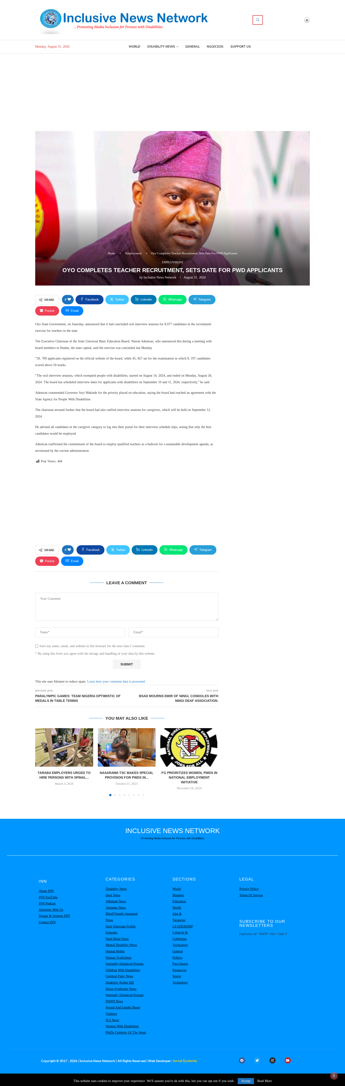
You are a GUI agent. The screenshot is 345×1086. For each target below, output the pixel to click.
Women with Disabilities (122, 1026)
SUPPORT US (240, 47)
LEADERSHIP (182, 926)
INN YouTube (48, 897)
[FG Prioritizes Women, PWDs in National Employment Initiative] (189, 747)
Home (111, 253)
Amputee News (116, 907)
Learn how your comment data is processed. (116, 681)
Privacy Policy (249, 889)
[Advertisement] (172, 89)
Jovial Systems (184, 1060)
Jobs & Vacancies (178, 917)
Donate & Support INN (54, 916)
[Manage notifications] (334, 1075)
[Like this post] (69, 299)
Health (176, 907)
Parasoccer (179, 970)
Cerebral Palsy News (119, 976)
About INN (46, 891)
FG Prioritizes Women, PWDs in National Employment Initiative (189, 777)
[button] (42, 762)
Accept (245, 1081)
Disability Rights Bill (120, 982)
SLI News (112, 1020)
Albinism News (116, 901)
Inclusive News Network (160, 277)
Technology (180, 945)
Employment (133, 253)
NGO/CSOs (215, 47)
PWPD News (114, 1001)
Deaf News (113, 895)
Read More (264, 1081)
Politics (177, 957)
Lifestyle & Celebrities (180, 936)
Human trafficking (118, 957)
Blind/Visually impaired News (122, 917)
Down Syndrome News (121, 989)
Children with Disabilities (123, 970)
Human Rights (115, 951)
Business (178, 895)
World (134, 47)
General (192, 47)
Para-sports (180, 964)
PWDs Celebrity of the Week (126, 1032)
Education (179, 901)
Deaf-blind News (117, 939)
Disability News (161, 47)
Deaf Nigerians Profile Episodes (121, 930)
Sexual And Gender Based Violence (123, 1011)
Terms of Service (251, 895)
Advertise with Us (51, 910)
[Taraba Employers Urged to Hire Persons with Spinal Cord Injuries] (64, 747)
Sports (176, 976)
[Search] (258, 20)
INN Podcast (47, 903)
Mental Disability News (121, 945)
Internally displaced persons (124, 964)
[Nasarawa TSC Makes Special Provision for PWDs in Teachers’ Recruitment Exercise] (127, 747)
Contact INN (47, 922)
